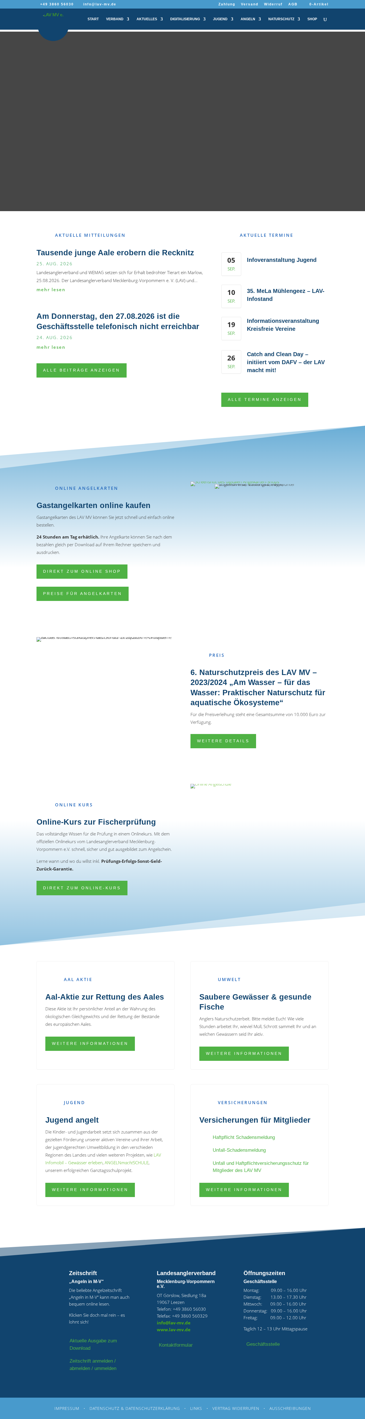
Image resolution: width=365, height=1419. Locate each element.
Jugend (220, 19)
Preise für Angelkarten (82, 593)
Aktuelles (147, 19)
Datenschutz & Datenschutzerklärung (135, 1408)
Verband (114, 19)
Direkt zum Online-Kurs (82, 888)
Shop (312, 19)
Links (196, 1408)
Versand (249, 4)
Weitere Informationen (90, 1043)
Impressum (66, 1408)
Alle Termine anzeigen (265, 399)
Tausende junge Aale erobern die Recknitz (115, 252)
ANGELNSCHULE (127, 1162)
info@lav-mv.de (173, 1323)
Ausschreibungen (290, 1408)
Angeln (248, 19)
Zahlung (226, 4)
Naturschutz (281, 19)
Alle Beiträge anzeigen (81, 370)
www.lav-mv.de (173, 1329)
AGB (293, 4)
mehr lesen (51, 289)
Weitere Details (223, 741)
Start (93, 19)
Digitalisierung (185, 19)
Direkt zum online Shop (82, 571)
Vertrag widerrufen (235, 1408)
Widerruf (273, 4)
